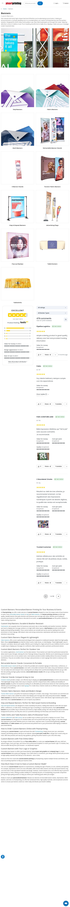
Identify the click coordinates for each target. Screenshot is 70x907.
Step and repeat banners (8, 705)
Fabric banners (5, 640)
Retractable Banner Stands (52, 148)
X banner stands (5, 680)
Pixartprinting (39, 731)
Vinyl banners (4, 626)
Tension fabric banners (7, 693)
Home (5, 9)
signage (27, 686)
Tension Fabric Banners (52, 186)
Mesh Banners (18, 148)
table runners (18, 717)
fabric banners (36, 614)
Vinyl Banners (17, 109)
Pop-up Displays (17, 264)
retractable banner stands (17, 614)
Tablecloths (17, 302)
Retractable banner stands (8, 666)
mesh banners (20, 652)
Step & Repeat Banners (17, 225)
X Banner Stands (17, 186)
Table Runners (52, 264)
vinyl (27, 614)
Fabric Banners (52, 109)
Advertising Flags (52, 225)
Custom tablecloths (6, 717)
